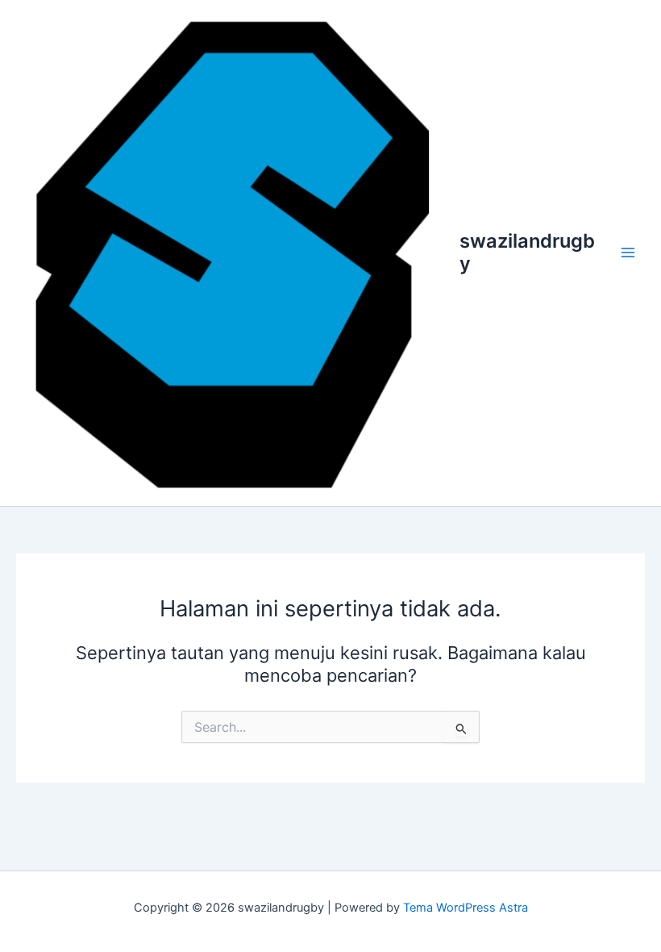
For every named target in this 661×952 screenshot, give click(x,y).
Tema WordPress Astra (465, 907)
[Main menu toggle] (628, 252)
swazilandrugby (527, 252)
